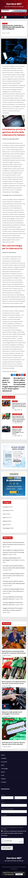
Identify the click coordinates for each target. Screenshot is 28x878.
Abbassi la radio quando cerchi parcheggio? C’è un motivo (12, 713)
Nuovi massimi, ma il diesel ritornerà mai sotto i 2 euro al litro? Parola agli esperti (13, 552)
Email (3, 803)
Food (4, 514)
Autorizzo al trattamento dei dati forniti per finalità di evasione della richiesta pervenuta (13, 833)
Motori (20, 414)
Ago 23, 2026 (6, 655)
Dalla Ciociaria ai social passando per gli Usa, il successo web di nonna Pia (14, 653)
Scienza (5, 521)
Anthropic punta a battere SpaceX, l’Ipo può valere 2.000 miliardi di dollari (13, 744)
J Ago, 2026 (16, 410)
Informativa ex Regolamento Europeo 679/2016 (12, 828)
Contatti (3, 782)
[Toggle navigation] (5, 17)
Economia (6, 510)
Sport (4, 524)
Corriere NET (14, 4)
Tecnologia (6, 528)
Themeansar (14, 869)
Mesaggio (4, 815)
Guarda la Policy (10, 874)
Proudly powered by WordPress (9, 867)
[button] (25, 17)
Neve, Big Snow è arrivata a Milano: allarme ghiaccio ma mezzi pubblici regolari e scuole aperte (19, 383)
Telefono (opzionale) (7, 809)
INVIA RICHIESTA (7, 848)
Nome (3, 795)
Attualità (5, 23)
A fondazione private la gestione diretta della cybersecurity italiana (13, 132)
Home (3, 755)
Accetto (19, 874)
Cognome (16, 800)
